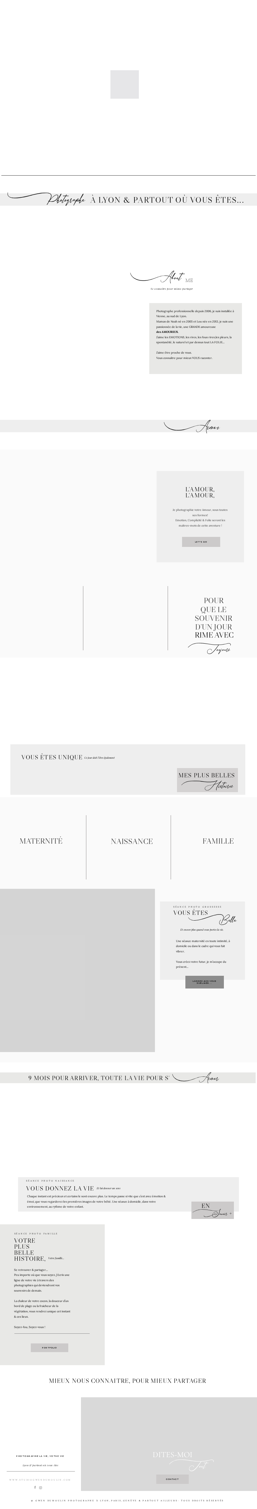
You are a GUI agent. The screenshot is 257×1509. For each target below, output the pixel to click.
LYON (104, 1500)
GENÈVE (130, 1500)
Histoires (207, 786)
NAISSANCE (132, 841)
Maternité (41, 841)
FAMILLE (218, 841)
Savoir (210, 1213)
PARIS (116, 1500)
